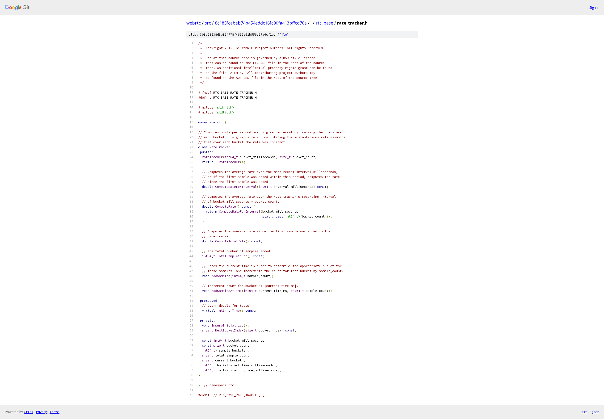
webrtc (193, 23)
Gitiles (28, 412)
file (283, 35)
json (595, 412)
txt (584, 412)
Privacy (41, 412)
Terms (54, 412)
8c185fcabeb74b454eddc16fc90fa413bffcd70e (261, 23)
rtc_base (324, 23)
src (208, 23)
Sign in (594, 7)
